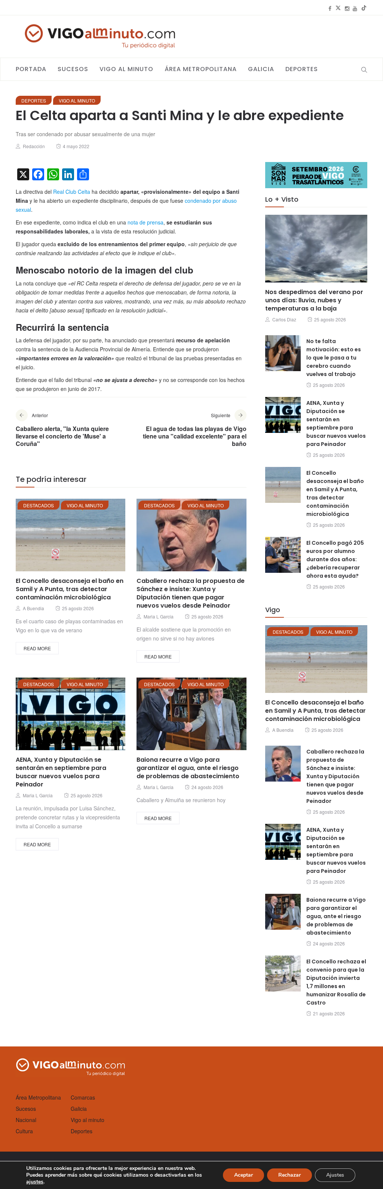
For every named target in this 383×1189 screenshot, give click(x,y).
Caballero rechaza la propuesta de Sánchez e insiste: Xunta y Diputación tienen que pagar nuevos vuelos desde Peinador (191, 593)
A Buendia (33, 608)
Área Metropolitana (201, 69)
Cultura (24, 1131)
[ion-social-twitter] (338, 8)
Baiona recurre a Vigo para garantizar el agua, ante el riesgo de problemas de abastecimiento (188, 767)
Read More (37, 648)
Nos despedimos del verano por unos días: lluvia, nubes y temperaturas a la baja (314, 300)
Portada (31, 69)
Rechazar (289, 1175)
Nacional (26, 1120)
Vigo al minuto (126, 69)
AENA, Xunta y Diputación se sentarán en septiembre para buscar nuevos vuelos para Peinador (61, 772)
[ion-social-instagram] (347, 8)
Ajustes (335, 1175)
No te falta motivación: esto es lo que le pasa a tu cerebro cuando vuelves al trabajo (333, 357)
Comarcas (83, 1097)
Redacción (34, 146)
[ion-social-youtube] (355, 8)
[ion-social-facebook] (329, 8)
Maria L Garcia (159, 616)
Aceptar (243, 1175)
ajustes (34, 1182)
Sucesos (73, 69)
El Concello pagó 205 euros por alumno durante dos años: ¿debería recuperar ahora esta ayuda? (335, 559)
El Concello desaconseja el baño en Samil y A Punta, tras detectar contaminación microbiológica (69, 589)
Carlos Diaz (284, 319)
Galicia (261, 69)
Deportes (301, 69)
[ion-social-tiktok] (364, 8)
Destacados (38, 505)
